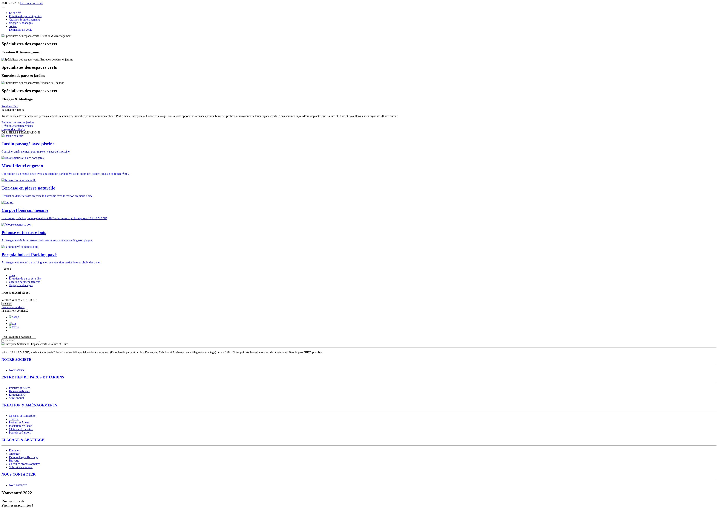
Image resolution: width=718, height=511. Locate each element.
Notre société (16, 370)
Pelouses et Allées (19, 387)
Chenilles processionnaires (24, 463)
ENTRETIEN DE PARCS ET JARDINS (32, 377)
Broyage (14, 460)
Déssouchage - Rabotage (23, 457)
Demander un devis (31, 3)
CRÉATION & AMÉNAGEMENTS (29, 405)
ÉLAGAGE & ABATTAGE (22, 440)
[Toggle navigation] (3, 7)
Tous (12, 275)
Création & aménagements (24, 19)
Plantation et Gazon (20, 425)
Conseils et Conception (22, 415)
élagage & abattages (21, 22)
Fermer (7, 303)
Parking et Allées (19, 422)
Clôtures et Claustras (21, 429)
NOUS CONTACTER (18, 474)
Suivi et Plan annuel (21, 467)
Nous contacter (18, 485)
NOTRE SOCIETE (16, 359)
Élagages (14, 450)
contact (13, 26)
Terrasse (14, 419)
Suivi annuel (16, 398)
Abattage (14, 453)
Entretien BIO (17, 394)
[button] (7, 106)
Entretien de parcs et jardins (25, 16)
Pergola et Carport (19, 432)
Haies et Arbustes (19, 391)
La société (15, 12)
